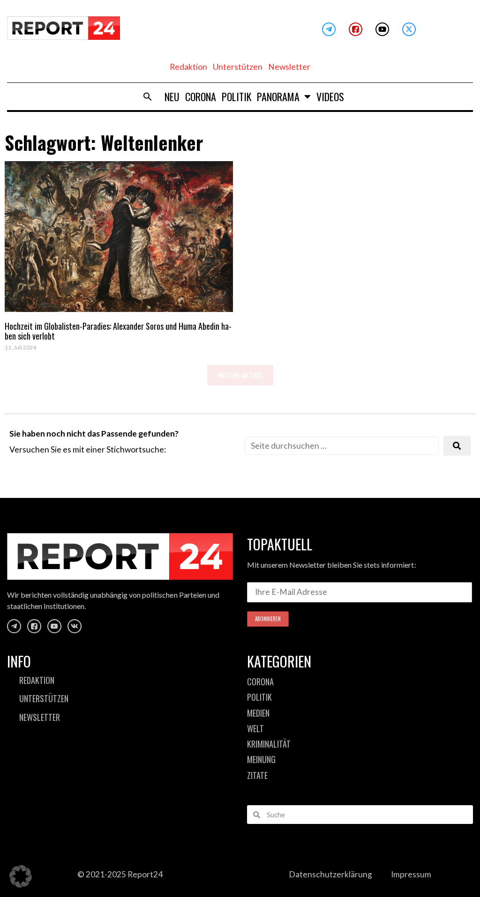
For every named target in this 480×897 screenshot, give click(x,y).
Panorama (278, 96)
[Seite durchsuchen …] (342, 446)
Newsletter (289, 67)
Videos (330, 96)
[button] (148, 96)
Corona (200, 96)
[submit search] (457, 446)
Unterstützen (237, 67)
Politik (236, 96)
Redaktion (188, 67)
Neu (172, 96)
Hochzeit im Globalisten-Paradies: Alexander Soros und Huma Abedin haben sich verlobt (118, 331)
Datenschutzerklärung (330, 874)
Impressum (411, 874)
